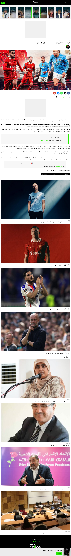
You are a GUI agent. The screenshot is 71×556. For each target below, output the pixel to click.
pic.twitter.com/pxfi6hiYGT (39, 163)
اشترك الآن (59, 553)
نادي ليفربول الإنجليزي (46, 173)
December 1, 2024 (44, 140)
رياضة (68, 40)
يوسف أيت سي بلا (61, 46)
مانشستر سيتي (56, 173)
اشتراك (3, 2)
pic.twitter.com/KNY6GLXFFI (42, 137)
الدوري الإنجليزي (65, 173)
